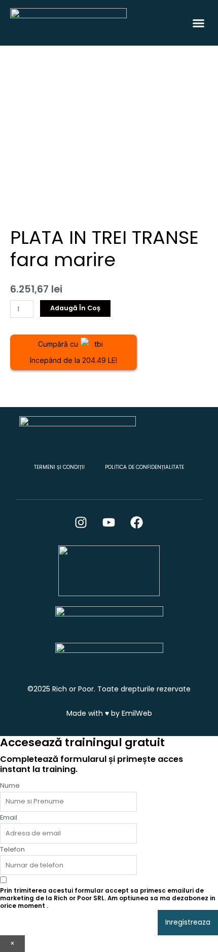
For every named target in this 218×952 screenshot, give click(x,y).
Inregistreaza (187, 922)
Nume (10, 785)
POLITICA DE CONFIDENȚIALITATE (144, 467)
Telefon (12, 849)
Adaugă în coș (75, 308)
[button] (198, 22)
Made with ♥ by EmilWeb (109, 713)
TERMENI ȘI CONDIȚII (59, 467)
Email (8, 817)
